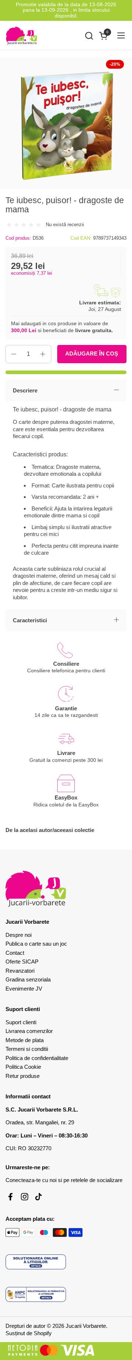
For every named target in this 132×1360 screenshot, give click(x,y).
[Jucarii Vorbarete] (21, 35)
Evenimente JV (24, 988)
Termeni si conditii (27, 1049)
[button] (89, 35)
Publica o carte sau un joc (36, 944)
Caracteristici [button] (30, 620)
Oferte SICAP (22, 961)
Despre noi (19, 935)
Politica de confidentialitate (37, 1058)
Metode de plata (25, 1040)
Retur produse (23, 1076)
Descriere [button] (25, 390)
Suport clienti (21, 1022)
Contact (15, 953)
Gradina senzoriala (28, 979)
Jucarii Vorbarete (86, 1326)
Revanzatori (20, 971)
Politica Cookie (23, 1067)
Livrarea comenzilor (29, 1031)
